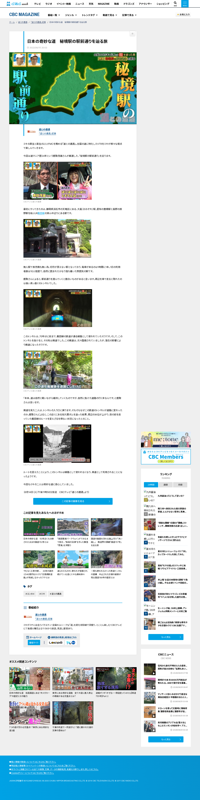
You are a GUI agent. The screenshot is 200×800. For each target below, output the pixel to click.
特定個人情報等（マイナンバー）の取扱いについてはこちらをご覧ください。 (43, 765)
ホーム (12, 22)
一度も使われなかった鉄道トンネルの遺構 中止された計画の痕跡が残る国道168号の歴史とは (106, 574)
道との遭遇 (22, 22)
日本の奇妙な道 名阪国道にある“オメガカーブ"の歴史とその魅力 (29, 694)
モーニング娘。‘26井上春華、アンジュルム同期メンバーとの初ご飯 (172, 609)
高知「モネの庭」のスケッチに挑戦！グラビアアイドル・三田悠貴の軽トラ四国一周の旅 (172, 568)
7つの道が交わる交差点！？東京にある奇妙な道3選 (29, 729)
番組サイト (34, 642)
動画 (116, 3)
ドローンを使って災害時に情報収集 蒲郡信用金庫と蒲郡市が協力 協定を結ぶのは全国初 (172, 711)
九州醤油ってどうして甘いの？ (171, 496)
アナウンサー (145, 3)
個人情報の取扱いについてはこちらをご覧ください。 (33, 762)
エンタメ (30, 594)
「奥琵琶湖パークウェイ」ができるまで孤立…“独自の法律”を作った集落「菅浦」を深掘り (72, 541)
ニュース (79, 3)
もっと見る (166, 637)
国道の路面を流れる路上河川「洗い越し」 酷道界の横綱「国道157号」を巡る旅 (106, 541)
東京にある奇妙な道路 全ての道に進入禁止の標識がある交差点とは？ (72, 694)
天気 (91, 3)
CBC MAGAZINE (24, 14)
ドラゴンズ (128, 3)
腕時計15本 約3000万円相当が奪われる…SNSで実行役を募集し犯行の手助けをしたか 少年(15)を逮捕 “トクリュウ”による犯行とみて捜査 (172, 686)
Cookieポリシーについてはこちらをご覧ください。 (32, 773)
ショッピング (163, 3)
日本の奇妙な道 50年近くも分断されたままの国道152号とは (38, 540)
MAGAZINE (104, 3)
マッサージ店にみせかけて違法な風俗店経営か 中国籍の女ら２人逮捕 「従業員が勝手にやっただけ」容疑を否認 (172, 699)
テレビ (37, 3)
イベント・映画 (64, 3)
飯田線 (41, 213)
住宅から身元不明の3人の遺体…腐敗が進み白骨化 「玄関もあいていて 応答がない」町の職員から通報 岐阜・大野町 (172, 670)
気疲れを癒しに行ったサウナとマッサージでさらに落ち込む (172, 538)
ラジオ (48, 3)
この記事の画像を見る (73, 501)
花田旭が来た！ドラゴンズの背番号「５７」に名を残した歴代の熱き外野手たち (172, 597)
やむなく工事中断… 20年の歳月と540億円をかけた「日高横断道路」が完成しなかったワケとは (38, 574)
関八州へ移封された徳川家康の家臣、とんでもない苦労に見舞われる (172, 511)
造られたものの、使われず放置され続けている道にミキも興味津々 (72, 572)
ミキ (43, 594)
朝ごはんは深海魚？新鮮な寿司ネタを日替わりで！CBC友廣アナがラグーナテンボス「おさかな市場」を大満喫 (173, 627)
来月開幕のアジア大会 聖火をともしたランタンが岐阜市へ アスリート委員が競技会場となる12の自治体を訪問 (172, 727)
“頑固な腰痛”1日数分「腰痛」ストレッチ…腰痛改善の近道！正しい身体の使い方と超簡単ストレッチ (172, 526)
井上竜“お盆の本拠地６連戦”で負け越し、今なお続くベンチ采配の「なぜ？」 (173, 582)
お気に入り (184, 14)
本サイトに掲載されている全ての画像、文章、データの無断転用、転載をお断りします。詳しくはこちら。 (55, 769)
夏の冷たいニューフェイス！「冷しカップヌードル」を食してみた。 (172, 553)
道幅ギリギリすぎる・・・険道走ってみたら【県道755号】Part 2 (116, 694)
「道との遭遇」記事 (38, 22)
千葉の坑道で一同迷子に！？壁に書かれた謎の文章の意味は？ (72, 729)
